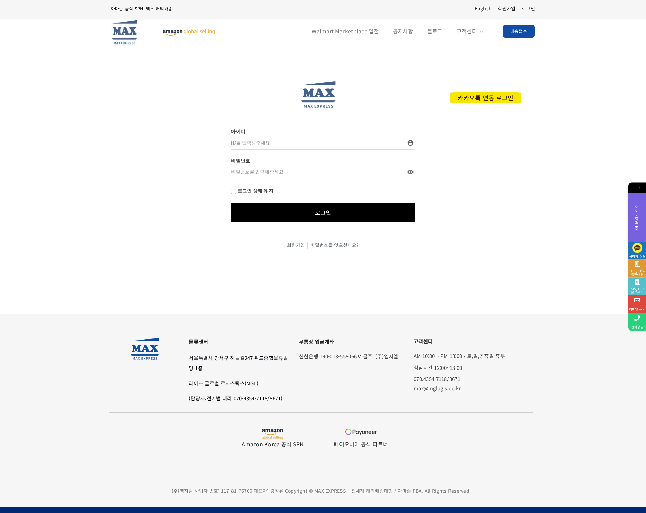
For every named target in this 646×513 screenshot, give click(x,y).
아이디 (238, 131)
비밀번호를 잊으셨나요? (334, 245)
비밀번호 (240, 161)
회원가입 (296, 245)
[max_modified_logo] (318, 82)
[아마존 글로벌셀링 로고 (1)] (188, 31)
